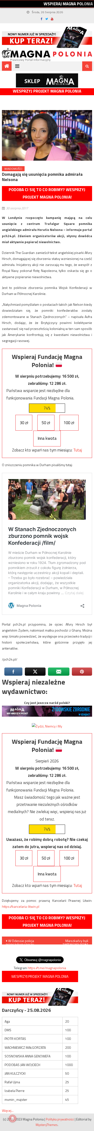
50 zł (46, 423)
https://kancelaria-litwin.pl (20, 906)
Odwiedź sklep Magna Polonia (47, 80)
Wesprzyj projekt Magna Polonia (47, 91)
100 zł (69, 423)
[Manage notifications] (12, 1118)
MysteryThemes (47, 1124)
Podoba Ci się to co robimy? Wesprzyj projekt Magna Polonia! (47, 193)
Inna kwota (47, 438)
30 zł (24, 423)
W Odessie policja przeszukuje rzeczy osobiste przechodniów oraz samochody (23, 941)
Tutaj (77, 450)
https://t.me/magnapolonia (47, 967)
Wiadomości (13, 168)
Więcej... (7, 1110)
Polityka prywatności (60, 1119)
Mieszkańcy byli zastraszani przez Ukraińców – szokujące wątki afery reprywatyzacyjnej (71, 941)
